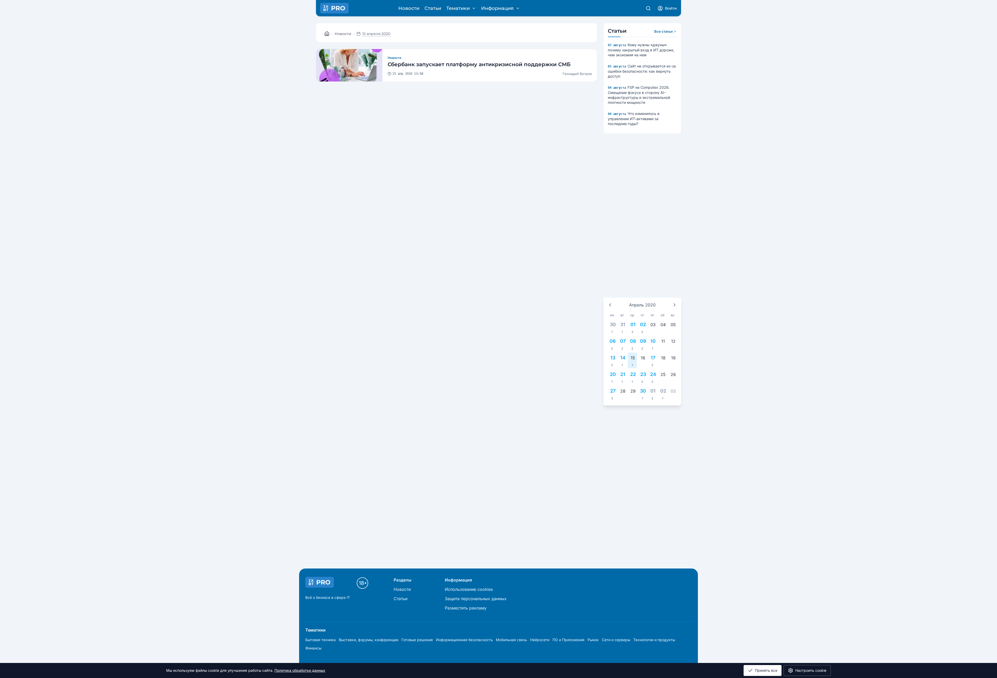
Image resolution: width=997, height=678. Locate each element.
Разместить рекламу (466, 608)
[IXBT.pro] (326, 33)
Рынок (593, 640)
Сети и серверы (616, 640)
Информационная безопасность (464, 640)
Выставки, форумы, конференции (368, 640)
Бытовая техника (320, 640)
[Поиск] (648, 8)
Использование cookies (469, 589)
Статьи (433, 8)
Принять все (766, 670)
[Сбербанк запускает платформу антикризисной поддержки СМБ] (349, 65)
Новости (408, 8)
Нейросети (539, 640)
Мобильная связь (511, 640)
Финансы (313, 648)
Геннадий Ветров (577, 74)
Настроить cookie (810, 670)
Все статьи (663, 31)
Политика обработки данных (299, 670)
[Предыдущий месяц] (610, 304)
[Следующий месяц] (674, 304)
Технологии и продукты (654, 640)
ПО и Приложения (568, 640)
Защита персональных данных (476, 598)
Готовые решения (417, 640)
